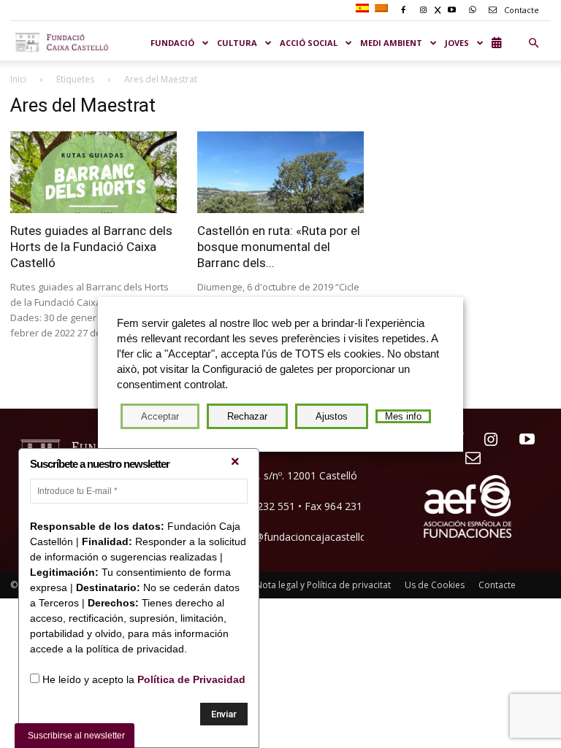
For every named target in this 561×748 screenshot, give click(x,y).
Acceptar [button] (160, 416)
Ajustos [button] (332, 416)
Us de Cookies (435, 585)
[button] (533, 43)
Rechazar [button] (247, 416)
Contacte (520, 9)
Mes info (403, 416)
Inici (18, 79)
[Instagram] (485, 440)
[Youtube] (521, 440)
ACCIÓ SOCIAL (308, 42)
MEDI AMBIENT (391, 42)
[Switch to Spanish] (364, 8)
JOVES (457, 42)
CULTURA (237, 42)
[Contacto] (467, 459)
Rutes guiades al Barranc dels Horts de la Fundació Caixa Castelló (91, 246)
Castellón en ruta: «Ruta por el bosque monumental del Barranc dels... (278, 246)
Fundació (172, 42)
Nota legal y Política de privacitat (323, 585)
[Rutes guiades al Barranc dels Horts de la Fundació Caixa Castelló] (93, 172)
